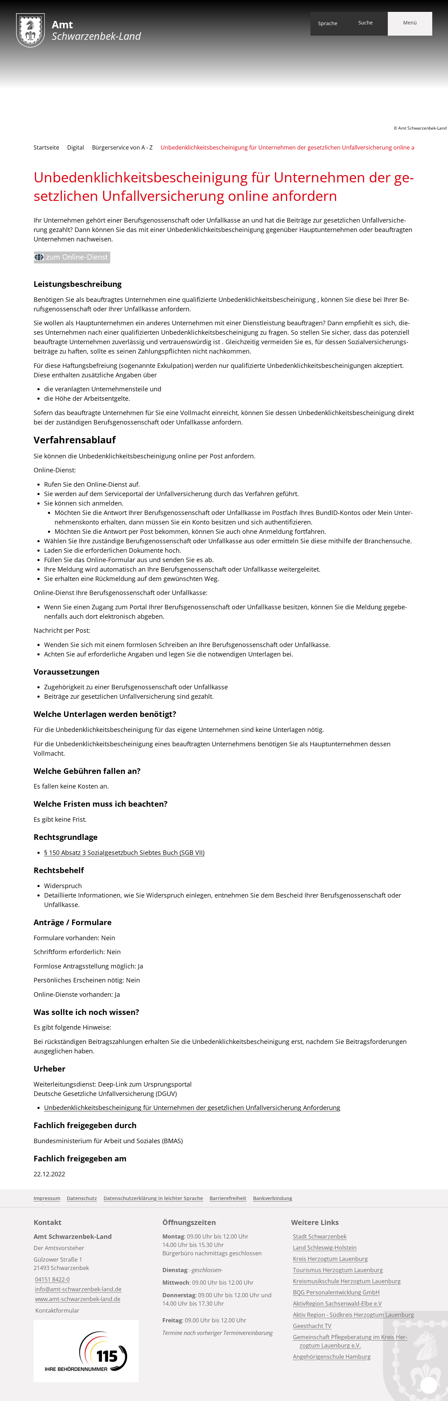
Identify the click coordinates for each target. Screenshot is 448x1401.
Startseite (46, 147)
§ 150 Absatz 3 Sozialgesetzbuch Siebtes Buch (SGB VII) (124, 852)
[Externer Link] (72, 257)
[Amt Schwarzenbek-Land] (95, 1273)
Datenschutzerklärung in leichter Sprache (153, 1198)
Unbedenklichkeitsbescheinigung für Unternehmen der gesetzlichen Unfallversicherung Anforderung (192, 1107)
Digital (75, 147)
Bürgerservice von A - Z (122, 147)
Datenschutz (82, 1198)
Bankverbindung (272, 1198)
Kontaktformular (57, 1310)
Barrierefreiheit (228, 1198)
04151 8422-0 (52, 1279)
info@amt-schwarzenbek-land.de (77, 1289)
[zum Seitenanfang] (429, 1385)
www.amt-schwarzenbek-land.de (77, 1299)
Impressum (47, 1198)
